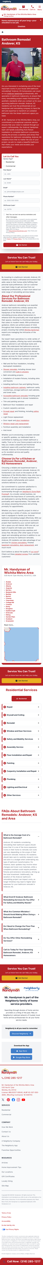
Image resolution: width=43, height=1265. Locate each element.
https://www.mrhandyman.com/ (18, 231)
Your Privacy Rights (12, 1229)
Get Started (23, 9)
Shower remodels (10, 369)
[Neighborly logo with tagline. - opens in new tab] (32, 988)
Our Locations (7, 1172)
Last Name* (7, 179)
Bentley (8, 594)
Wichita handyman (31, 330)
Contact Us (6, 1132)
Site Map (5, 1186)
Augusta (9, 588)
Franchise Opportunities (11, 1150)
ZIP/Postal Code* (9, 205)
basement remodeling (10, 545)
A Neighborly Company (11, 1141)
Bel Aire (8, 590)
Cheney (8, 598)
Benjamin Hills (11, 592)
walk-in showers (22, 372)
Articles (5, 1163)
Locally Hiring (7, 1181)
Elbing (8, 615)
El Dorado (9, 613)
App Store (23, 1051)
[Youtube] (23, 1099)
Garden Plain (10, 617)
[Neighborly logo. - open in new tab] (7, 1)
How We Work (7, 1127)
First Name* (7, 170)
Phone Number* (8, 196)
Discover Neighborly (20, 1034)
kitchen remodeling (19, 543)
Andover (9, 584)
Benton (8, 596)
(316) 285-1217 (13, 1077)
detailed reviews (21, 554)
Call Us (32, 9)
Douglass (9, 608)
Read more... (9, 625)
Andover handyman (15, 93)
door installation (22, 420)
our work (34, 552)
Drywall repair (8, 411)
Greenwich (10, 621)
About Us (5, 1136)
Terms (9, 239)
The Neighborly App (10, 1145)
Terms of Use (6, 1213)
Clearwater (10, 600)
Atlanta (8, 586)
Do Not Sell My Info (8, 1225)
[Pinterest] (8, 1099)
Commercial (10, 166)
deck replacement (26, 545)
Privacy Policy (17, 239)
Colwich (9, 604)
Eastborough (10, 611)
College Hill (10, 602)
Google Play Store (23, 1057)
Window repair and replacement (16, 424)
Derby (8, 606)
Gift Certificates (8, 1176)
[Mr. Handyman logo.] (11, 989)
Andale (8, 582)
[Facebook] (13, 1099)
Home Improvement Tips (11, 1167)
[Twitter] (3, 1099)
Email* (5, 187)
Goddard (9, 619)
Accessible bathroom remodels (15, 396)
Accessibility (6, 1221)
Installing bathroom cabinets (14, 387)
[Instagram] (18, 1099)
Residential (10, 162)
